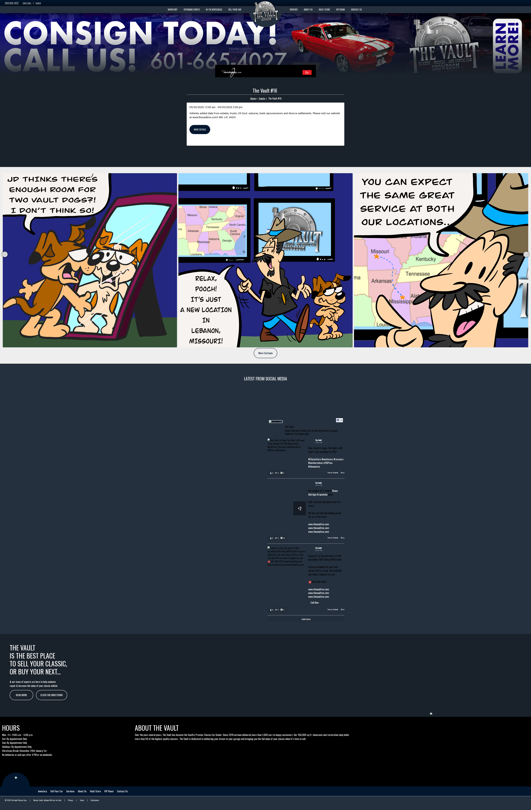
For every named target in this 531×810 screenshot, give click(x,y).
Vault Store (95, 791)
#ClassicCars (314, 459)
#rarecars (338, 459)
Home (253, 98)
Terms (82, 800)
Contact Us (122, 791)
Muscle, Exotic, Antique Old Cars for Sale (47, 800)
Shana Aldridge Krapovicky (323, 492)
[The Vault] (276, 421)
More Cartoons (265, 353)
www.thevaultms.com (318, 524)
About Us (82, 791)
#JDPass (328, 463)
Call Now (314, 602)
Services (70, 791)
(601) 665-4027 (11, 3)
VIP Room (109, 791)
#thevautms (314, 466)
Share (342, 472)
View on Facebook (333, 472)
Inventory (42, 791)
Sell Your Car (56, 791)
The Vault (318, 440)
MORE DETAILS (200, 129)
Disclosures (95, 800)
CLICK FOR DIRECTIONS (51, 695)
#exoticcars (327, 459)
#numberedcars (316, 463)
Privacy (70, 800)
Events (262, 98)
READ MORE (21, 695)
